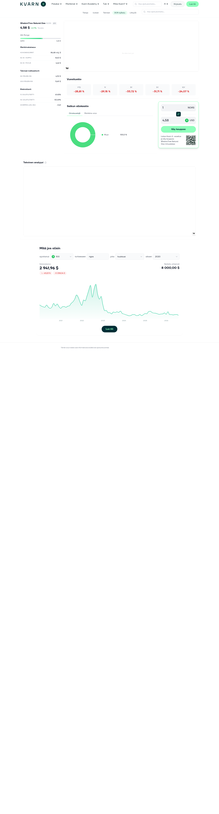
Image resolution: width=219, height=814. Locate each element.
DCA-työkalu (119, 13)
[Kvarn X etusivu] (33, 4)
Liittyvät (133, 13)
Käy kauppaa (178, 129)
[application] (83, 135)
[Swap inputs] (178, 114)
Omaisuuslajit (74, 113)
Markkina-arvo (90, 113)
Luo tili (192, 4)
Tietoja (85, 13)
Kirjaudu (178, 4)
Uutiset (96, 13)
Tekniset (106, 13)
